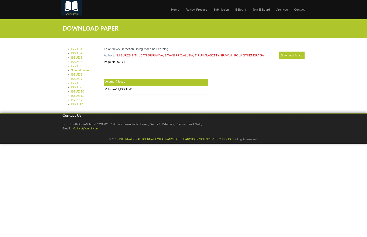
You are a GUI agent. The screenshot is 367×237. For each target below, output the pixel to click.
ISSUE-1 (76, 49)
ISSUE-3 (76, 57)
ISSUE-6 (76, 74)
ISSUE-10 (77, 91)
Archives (282, 9)
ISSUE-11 (77, 95)
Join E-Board (261, 9)
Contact (299, 9)
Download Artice (291, 55)
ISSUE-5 (76, 66)
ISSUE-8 (76, 83)
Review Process (196, 9)
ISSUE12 (77, 104)
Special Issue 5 (81, 70)
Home (175, 9)
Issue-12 (77, 100)
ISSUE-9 (76, 87)
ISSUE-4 (76, 61)
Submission (221, 9)
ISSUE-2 (76, 53)
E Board (240, 9)
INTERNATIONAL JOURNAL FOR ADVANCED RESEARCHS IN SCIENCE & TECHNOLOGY (176, 139)
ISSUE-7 (76, 78)
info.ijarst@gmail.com (85, 128)
